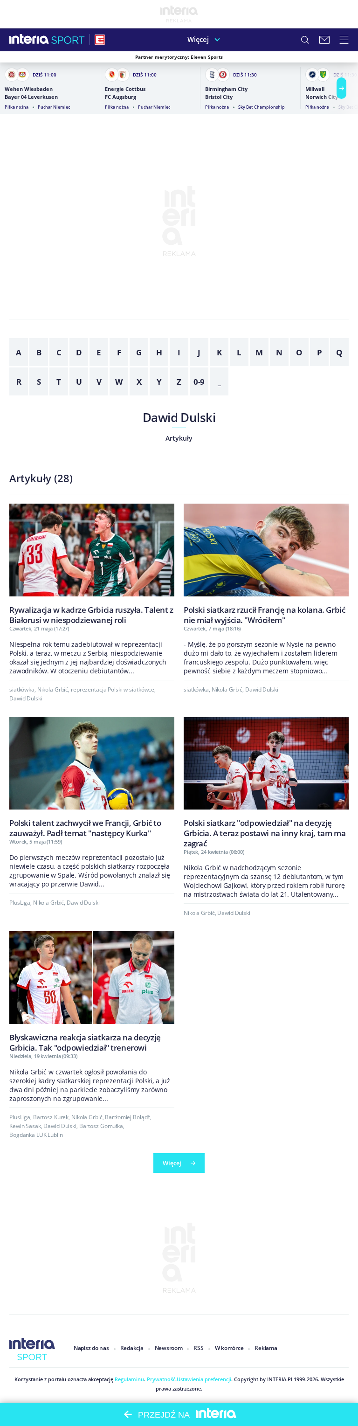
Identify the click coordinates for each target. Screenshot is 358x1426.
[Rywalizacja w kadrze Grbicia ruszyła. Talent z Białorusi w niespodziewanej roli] (91, 564)
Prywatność (160, 1379)
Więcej (197, 39)
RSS (198, 1348)
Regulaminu (128, 1379)
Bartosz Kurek (51, 1117)
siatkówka (21, 689)
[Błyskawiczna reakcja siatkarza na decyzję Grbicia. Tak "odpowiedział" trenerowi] (91, 991)
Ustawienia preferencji (204, 1379)
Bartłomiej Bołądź (127, 1117)
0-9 (199, 381)
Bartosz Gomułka (101, 1126)
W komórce (229, 1348)
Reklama (266, 1348)
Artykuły (179, 438)
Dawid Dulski (179, 417)
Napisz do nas (91, 1348)
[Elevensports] (100, 40)
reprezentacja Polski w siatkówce (112, 689)
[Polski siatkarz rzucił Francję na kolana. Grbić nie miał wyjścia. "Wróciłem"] (266, 564)
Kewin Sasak (25, 1126)
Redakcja (132, 1348)
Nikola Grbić (53, 689)
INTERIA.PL (280, 1379)
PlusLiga (19, 903)
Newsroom (169, 1348)
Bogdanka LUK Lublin (36, 1135)
